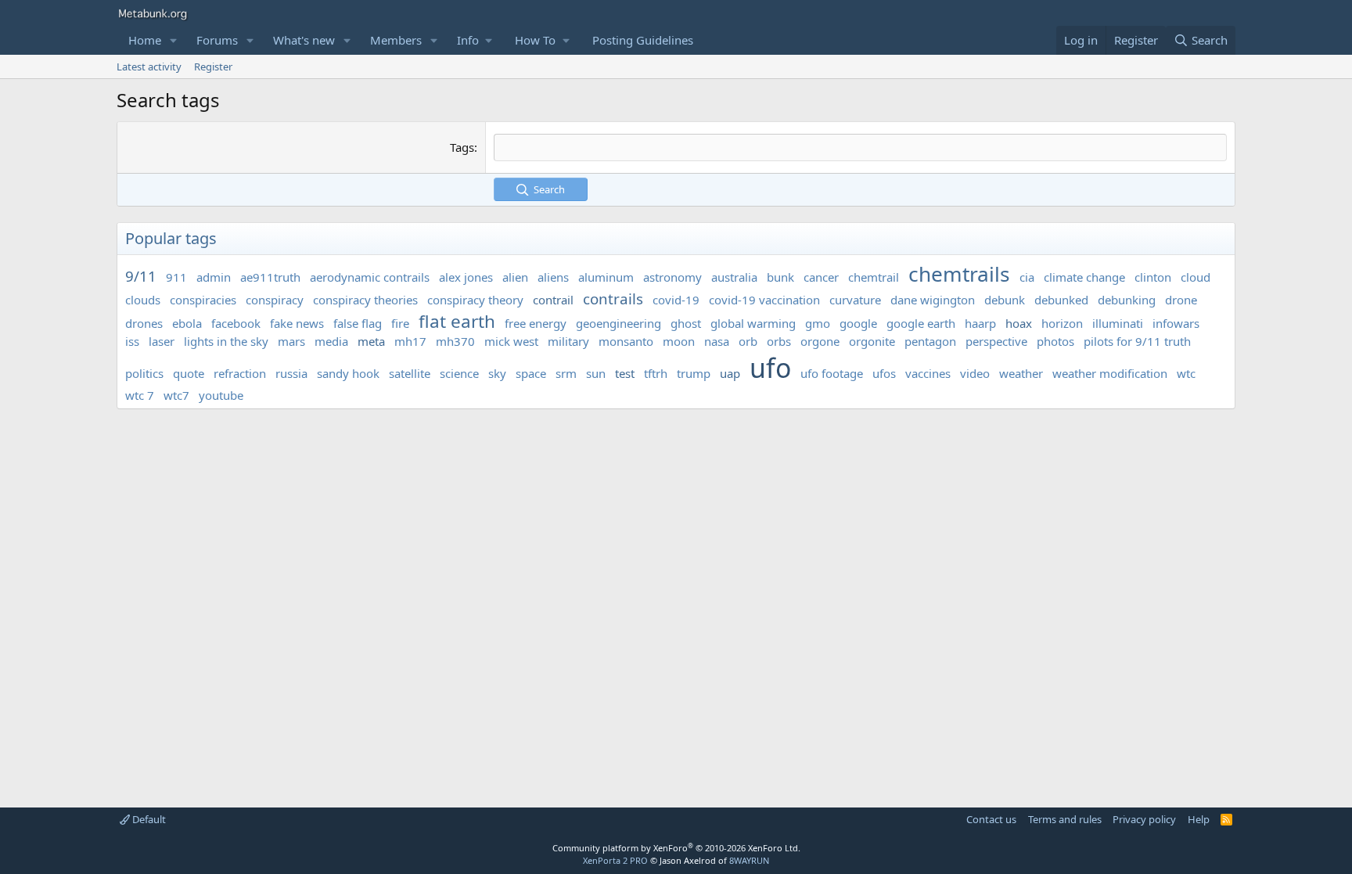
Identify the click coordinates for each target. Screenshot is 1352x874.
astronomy (672, 277)
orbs (779, 341)
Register (213, 66)
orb (748, 341)
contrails (613, 298)
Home (144, 40)
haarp (980, 323)
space (531, 373)
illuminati (1117, 323)
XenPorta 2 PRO (615, 860)
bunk (780, 277)
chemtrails (959, 274)
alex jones (466, 277)
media (331, 341)
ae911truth (270, 277)
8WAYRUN (749, 860)
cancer (821, 277)
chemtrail (873, 277)
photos (1055, 341)
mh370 (455, 341)
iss (132, 341)
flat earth (457, 321)
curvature (855, 300)
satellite (409, 373)
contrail (553, 300)
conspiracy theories (365, 300)
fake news (297, 323)
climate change (1084, 277)
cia (1026, 277)
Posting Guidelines (642, 40)
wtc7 (176, 395)
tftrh (655, 373)
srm (566, 373)
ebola (187, 323)
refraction (240, 373)
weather (1021, 373)
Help (1199, 819)
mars (291, 341)
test (625, 373)
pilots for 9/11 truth (1137, 341)
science (459, 373)
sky (497, 373)
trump (693, 373)
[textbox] (860, 147)
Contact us (991, 819)
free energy (535, 323)
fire (400, 323)
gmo (817, 323)
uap (730, 373)
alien (515, 277)
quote (188, 373)
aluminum (606, 277)
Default (148, 819)
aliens (553, 277)
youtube (221, 395)
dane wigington (932, 300)
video (975, 373)
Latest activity (149, 66)
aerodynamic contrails (370, 277)
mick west (511, 341)
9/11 (140, 276)
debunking (1127, 300)
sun (596, 373)
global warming (753, 323)
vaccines (928, 373)
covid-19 (676, 300)
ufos (884, 373)
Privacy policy (1144, 819)
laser (161, 341)
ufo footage (831, 373)
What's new (304, 40)
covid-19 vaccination (764, 300)
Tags (462, 147)
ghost (686, 323)
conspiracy (275, 300)
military (568, 341)
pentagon (930, 341)
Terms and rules (1065, 819)
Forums (217, 40)
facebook (236, 323)
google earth (920, 323)
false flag (357, 323)
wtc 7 (139, 395)
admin (213, 277)
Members (396, 40)
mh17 (410, 341)
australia (734, 277)
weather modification (1109, 373)
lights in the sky (226, 341)
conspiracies (203, 300)
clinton (1152, 277)
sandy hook (348, 373)
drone (1181, 300)
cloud (1195, 277)
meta (371, 341)
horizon (1062, 323)
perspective (996, 341)
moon (679, 341)
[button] (174, 40)
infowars (1175, 323)
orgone (820, 341)
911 (176, 277)
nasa (716, 341)
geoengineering (618, 323)
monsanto (626, 341)
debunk (1004, 300)
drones (144, 323)
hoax (1018, 323)
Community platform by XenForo (676, 848)
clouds (142, 300)
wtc (1186, 373)
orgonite (872, 341)
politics (144, 373)
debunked (1061, 300)
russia (291, 373)
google (858, 323)
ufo (770, 368)
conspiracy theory (475, 300)
